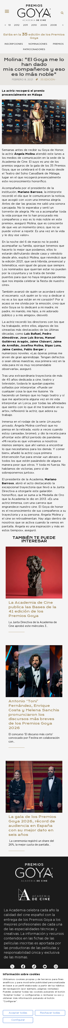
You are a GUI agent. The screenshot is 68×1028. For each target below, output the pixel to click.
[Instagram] (56, 967)
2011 (25, 25)
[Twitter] (12, 967)
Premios (58, 44)
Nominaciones (38, 44)
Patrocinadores (34, 49)
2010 (34, 25)
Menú (8, 12)
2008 (53, 25)
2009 (43, 25)
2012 (16, 25)
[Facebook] (23, 967)
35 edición (47, 79)
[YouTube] (45, 967)
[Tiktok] (34, 967)
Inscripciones (14, 44)
